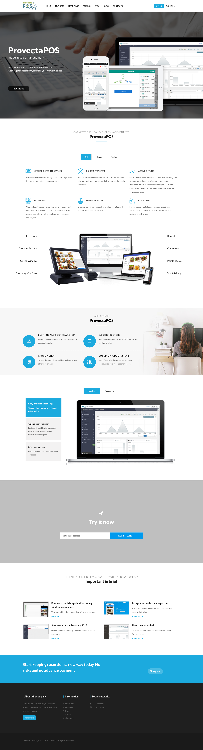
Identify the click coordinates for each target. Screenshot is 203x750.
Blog (106, 6)
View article (58, 616)
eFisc (97, 6)
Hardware (73, 6)
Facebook (99, 703)
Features (59, 6)
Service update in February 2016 (69, 625)
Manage (99, 157)
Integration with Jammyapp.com (150, 603)
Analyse (114, 157)
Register (156, 671)
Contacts (118, 6)
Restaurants (110, 391)
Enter (159, 6)
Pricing (86, 6)
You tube (99, 707)
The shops (92, 391)
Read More (29, 718)
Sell (86, 157)
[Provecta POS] (30, 6)
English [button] (170, 6)
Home (48, 6)
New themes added (143, 625)
